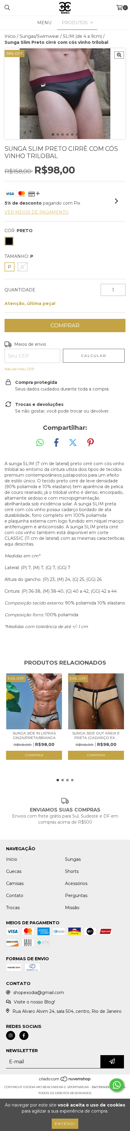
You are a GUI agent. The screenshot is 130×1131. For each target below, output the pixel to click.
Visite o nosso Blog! (34, 1002)
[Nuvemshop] (65, 1081)
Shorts (72, 871)
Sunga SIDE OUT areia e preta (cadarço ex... (96, 735)
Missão (72, 907)
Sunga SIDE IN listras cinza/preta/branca (34, 735)
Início (10, 36)
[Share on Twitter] (73, 443)
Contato (14, 895)
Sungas (73, 859)
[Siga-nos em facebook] (23, 1035)
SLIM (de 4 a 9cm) (82, 36)
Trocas (13, 907)
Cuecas (13, 871)
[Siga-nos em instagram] (10, 1035)
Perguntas (76, 895)
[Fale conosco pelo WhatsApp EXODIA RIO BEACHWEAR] (116, 1085)
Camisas (15, 883)
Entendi (65, 1123)
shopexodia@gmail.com (38, 992)
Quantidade (20, 290)
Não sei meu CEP (19, 369)
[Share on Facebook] (56, 443)
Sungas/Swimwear (39, 36)
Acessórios (76, 883)
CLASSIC (14, 538)
